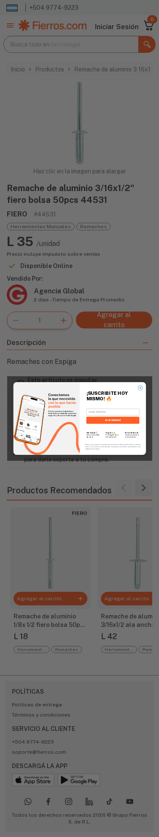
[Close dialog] (140, 388)
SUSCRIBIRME (112, 419)
